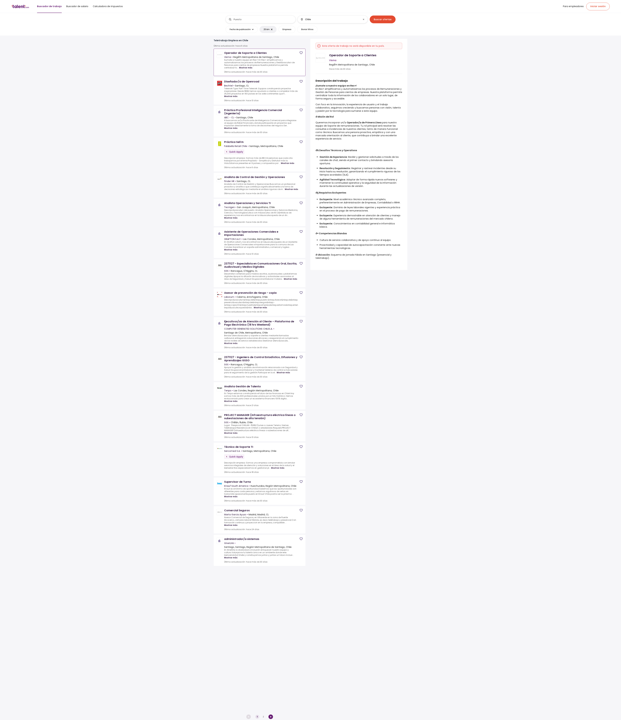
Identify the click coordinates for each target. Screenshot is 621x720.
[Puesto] (260, 19)
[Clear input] (363, 19)
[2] (270, 717)
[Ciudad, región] (330, 19)
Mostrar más (245, 67)
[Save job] (301, 52)
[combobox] (263, 19)
